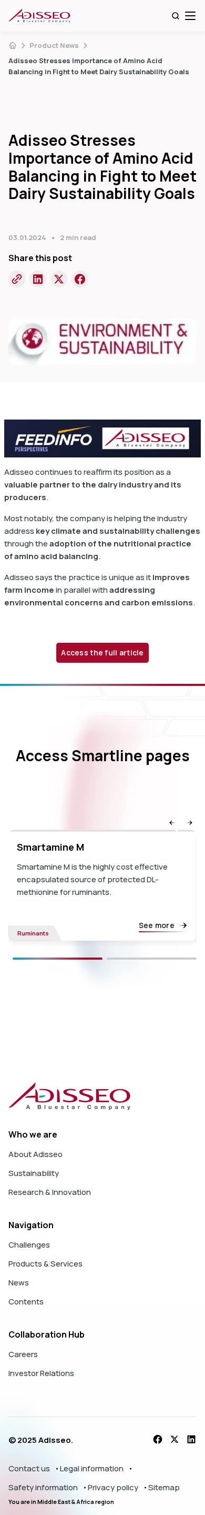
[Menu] (190, 15)
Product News (54, 45)
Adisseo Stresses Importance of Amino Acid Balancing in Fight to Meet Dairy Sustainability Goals (98, 66)
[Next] (152, 959)
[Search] (175, 15)
